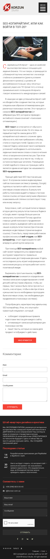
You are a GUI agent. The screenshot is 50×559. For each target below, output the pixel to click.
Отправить (12, 407)
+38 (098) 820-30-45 (14, 487)
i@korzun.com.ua (13, 491)
